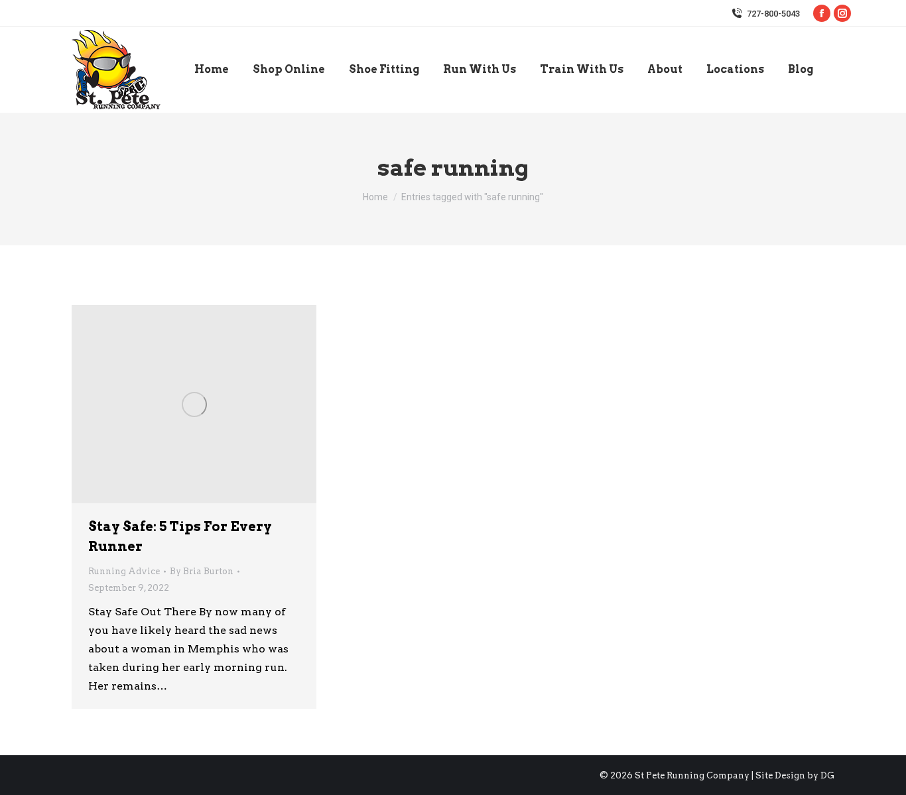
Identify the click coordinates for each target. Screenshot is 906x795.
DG (827, 775)
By (201, 571)
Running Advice (124, 571)
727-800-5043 (773, 14)
